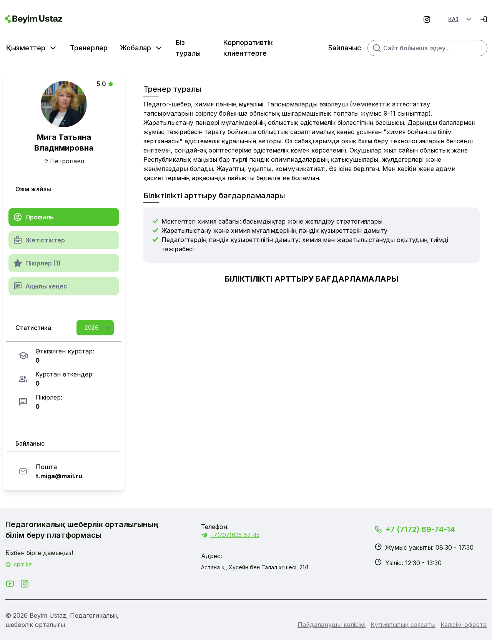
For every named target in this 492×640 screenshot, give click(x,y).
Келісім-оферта (463, 624)
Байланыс (344, 48)
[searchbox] (427, 48)
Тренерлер (89, 48)
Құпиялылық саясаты (403, 624)
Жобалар (135, 48)
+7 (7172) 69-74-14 (420, 529)
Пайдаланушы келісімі (332, 624)
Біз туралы (188, 47)
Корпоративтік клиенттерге (248, 47)
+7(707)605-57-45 (234, 535)
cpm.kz (23, 564)
